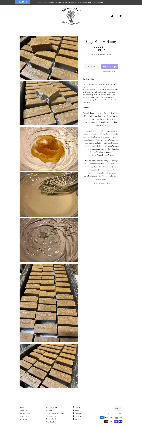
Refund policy (50, 422)
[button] (98, 47)
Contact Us (23, 410)
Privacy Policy (24, 416)
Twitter (77, 410)
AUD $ (117, 408)
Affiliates (49, 410)
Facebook (78, 407)
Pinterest (78, 413)
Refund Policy (24, 419)
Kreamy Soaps (117, 413)
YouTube (78, 419)
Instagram (78, 416)
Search (22, 407)
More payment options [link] (109, 71)
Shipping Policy (25, 413)
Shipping (94, 54)
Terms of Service (51, 407)
